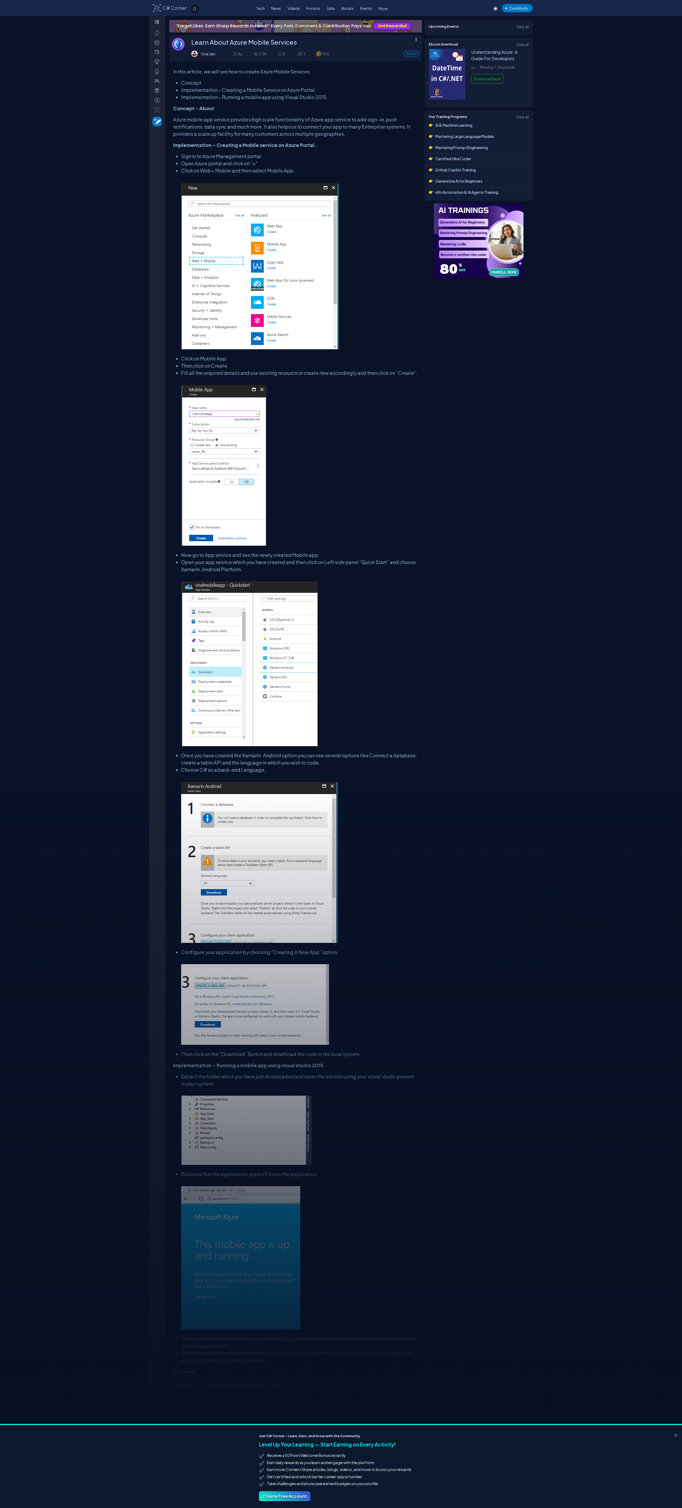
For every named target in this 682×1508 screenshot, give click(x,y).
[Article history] (235, 54)
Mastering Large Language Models (464, 136)
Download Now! (487, 78)
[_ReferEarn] (158, 90)
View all (522, 26)
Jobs (331, 8)
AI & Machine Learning (453, 125)
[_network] (158, 80)
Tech (260, 8)
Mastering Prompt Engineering (461, 147)
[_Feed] (158, 33)
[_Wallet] (158, 52)
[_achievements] (158, 71)
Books (348, 8)
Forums (313, 8)
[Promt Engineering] (478, 240)
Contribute (518, 8)
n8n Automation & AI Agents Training (466, 192)
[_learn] (158, 61)
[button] (300, 54)
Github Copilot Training (455, 169)
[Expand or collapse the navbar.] (157, 22)
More (383, 8)
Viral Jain (208, 53)
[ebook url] (447, 98)
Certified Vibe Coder (453, 158)
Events (366, 8)
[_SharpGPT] (158, 110)
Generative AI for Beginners (458, 181)
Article (411, 54)
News (276, 8)
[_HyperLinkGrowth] (156, 121)
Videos (293, 8)
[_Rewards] (158, 100)
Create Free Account (284, 1496)
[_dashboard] (158, 42)
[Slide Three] (295, 26)
